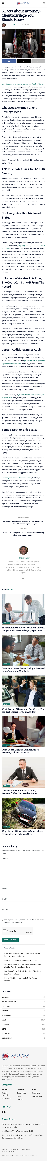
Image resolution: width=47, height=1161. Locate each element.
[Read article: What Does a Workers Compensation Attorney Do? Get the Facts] (23, 731)
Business (5, 997)
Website (5, 909)
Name (5, 889)
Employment (7, 1006)
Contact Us (14, 1149)
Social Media (7, 1038)
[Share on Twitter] (24, 61)
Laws (4, 1020)
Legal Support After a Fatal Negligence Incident (21, 960)
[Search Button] (44, 3)
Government (7, 1015)
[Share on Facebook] (9, 61)
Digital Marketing (9, 1002)
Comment (6, 858)
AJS (36, 1156)
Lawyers (6, 623)
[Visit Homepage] (23, 3)
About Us (4, 1149)
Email (4, 899)
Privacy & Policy (26, 1149)
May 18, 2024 (25, 25)
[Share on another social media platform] (38, 61)
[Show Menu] (3, 3)
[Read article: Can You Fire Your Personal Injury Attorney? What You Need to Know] (23, 772)
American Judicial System (13, 1156)
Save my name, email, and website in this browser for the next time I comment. (24, 921)
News (4, 1029)
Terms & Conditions (8, 1151)
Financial (6, 1011)
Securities (6, 1033)
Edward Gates (13, 25)
